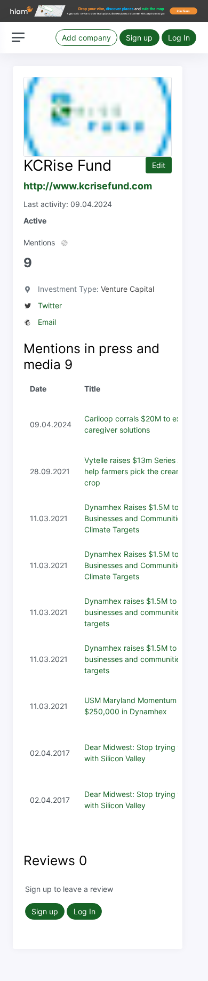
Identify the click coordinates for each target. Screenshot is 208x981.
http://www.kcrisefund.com (87, 186)
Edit (158, 165)
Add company (86, 37)
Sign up (139, 37)
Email (47, 321)
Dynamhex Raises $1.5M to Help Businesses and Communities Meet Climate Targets (144, 518)
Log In (179, 37)
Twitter (50, 305)
